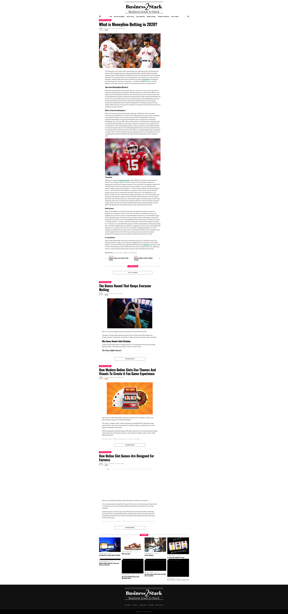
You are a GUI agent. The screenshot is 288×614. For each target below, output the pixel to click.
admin (106, 30)
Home (111, 16)
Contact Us (135, 605)
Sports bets (134, 252)
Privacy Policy (143, 605)
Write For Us (128, 605)
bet (115, 252)
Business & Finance (151, 16)
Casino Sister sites (124, 180)
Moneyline (126, 252)
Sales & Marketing (140, 16)
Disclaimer (151, 605)
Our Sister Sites (159, 605)
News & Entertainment (119, 16)
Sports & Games (174, 16)
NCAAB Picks (146, 79)
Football (120, 252)
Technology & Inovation (163, 16)
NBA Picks (146, 244)
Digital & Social (130, 16)
